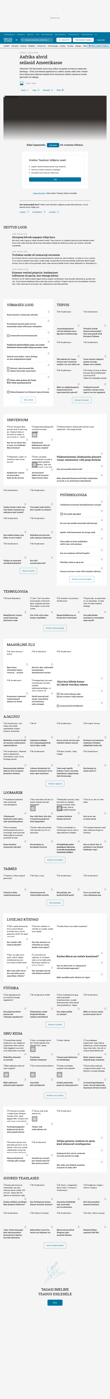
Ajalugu (78, 46)
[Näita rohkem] (96, 34)
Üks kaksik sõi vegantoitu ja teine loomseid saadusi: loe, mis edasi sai (68, 361)
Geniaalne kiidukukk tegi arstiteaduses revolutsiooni (66, 1204)
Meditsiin (31, 46)
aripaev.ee (30, 34)
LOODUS (23, 53)
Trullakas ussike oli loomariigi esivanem (36, 254)
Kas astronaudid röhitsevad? (69, 469)
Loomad (52, 212)
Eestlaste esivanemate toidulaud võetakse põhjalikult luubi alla (93, 742)
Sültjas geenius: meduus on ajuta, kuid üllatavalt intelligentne (76, 1142)
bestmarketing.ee (47, 34)
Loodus (62, 46)
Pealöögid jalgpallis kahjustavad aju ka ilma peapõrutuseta (15, 1129)
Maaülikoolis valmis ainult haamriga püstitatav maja (12, 617)
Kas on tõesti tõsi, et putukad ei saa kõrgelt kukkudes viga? (93, 847)
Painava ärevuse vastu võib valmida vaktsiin (80, 571)
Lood (14, 234)
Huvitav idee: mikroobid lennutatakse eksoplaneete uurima (42, 670)
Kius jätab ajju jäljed (72, 514)
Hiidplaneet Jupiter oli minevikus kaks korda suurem (15, 475)
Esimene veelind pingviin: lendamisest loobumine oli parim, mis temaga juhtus (35, 274)
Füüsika (70, 46)
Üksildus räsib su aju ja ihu (72, 562)
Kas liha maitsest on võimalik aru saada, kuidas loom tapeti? (41, 944)
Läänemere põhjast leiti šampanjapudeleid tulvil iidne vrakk (40, 742)
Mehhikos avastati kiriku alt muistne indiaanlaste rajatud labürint (14, 742)
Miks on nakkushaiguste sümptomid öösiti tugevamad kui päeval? (68, 389)
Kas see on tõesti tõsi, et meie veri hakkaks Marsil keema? (16, 445)
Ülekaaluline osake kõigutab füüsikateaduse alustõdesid (39, 1014)
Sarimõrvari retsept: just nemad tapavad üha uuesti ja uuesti (41, 1160)
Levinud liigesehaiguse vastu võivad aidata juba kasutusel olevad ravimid (94, 1085)
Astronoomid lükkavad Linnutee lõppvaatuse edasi (40, 475)
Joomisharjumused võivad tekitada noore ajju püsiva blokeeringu (67, 331)
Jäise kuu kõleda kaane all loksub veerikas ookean (72, 683)
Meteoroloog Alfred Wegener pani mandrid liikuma (65, 1232)
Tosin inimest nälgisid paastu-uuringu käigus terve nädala (93, 361)
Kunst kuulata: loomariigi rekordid (22, 315)
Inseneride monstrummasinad (23, 335)
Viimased (14, 46)
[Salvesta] (48, 311)
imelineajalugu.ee (9, 34)
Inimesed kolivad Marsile (71, 706)
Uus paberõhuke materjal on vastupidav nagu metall (93, 617)
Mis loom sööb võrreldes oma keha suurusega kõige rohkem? (16, 973)
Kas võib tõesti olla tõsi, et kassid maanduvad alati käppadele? (41, 819)
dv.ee (37, 34)
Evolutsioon (37, 212)
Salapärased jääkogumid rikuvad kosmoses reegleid (41, 445)
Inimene (23, 46)
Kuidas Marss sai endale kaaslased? (78, 956)
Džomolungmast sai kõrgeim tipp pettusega (29, 392)
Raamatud (87, 46)
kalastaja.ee (21, 34)
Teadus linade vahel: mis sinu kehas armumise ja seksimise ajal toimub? (14, 509)
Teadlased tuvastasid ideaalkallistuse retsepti (80, 505)
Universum (41, 46)
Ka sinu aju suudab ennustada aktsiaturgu (78, 523)
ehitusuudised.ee (60, 34)
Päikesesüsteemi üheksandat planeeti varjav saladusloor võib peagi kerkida (79, 458)
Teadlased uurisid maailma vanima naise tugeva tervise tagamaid (94, 389)
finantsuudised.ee (87, 34)
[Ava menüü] (16, 40)
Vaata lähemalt (39, 193)
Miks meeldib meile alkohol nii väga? (73, 977)
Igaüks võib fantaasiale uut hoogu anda (77, 532)
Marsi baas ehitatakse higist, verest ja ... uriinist (15, 670)
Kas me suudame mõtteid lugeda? (75, 553)
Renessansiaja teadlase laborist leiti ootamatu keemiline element (13, 770)
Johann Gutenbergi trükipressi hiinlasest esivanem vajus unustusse (41, 770)
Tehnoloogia (53, 46)
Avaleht (6, 46)
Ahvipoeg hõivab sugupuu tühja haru (33, 237)
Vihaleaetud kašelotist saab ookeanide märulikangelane (13, 819)
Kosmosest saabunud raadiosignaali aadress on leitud (16, 699)
